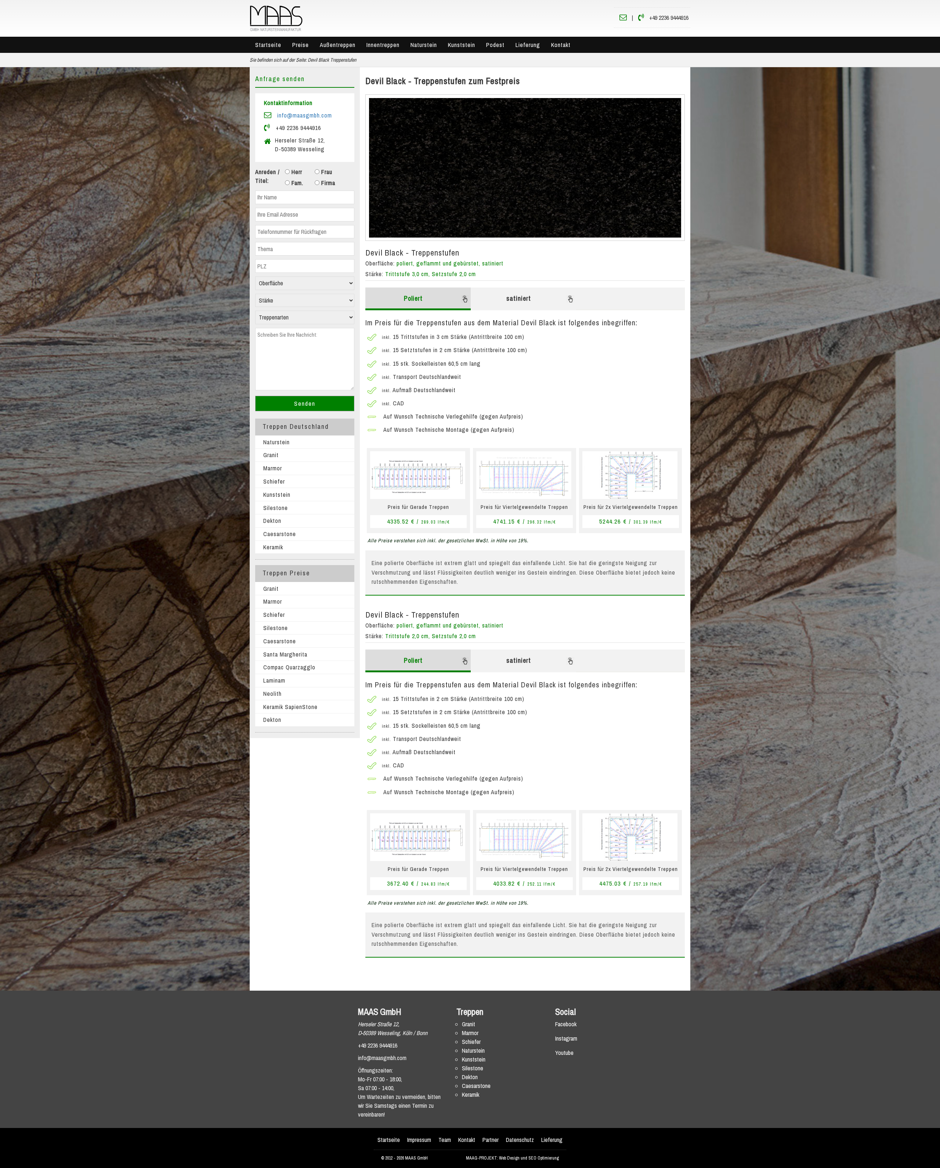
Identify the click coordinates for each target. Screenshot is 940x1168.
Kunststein (461, 45)
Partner (490, 1140)
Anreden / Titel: (267, 176)
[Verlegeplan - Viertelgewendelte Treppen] (523, 474)
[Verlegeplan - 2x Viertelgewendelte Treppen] (629, 474)
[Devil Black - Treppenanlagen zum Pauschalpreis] (525, 168)
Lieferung (528, 45)
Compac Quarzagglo (289, 667)
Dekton (272, 521)
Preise (300, 45)
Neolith (272, 694)
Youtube (564, 1053)
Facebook (565, 1024)
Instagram (566, 1038)
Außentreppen (337, 45)
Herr (296, 172)
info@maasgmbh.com (304, 115)
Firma (327, 183)
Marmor (272, 468)
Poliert (413, 298)
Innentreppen (383, 45)
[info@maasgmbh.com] (623, 18)
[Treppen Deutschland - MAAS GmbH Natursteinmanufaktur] (276, 18)
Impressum (419, 1140)
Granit (271, 455)
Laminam (274, 680)
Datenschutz (520, 1140)
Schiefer (274, 481)
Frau (325, 172)
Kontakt (561, 45)
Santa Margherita (285, 654)
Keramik (273, 547)
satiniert (518, 298)
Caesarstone (279, 534)
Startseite (268, 45)
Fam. (296, 183)
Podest (495, 45)
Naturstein (424, 45)
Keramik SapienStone (290, 707)
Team (444, 1140)
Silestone (275, 508)
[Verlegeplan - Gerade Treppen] (417, 474)
